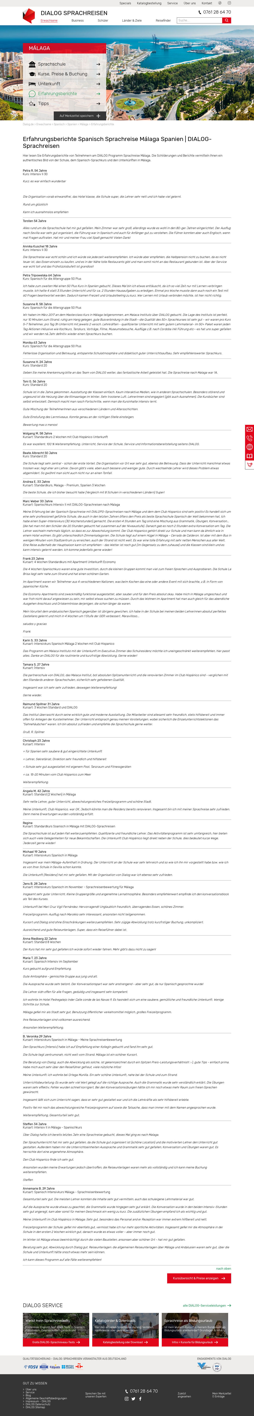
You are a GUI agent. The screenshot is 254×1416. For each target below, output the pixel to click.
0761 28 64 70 (217, 12)
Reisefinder (163, 20)
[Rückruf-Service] (249, 438)
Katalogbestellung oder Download (123, 1342)
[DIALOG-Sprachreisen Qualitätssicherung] (53, 1370)
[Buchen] (249, 464)
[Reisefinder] (249, 447)
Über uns (190, 3)
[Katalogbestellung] (249, 456)
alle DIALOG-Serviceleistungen (204, 1305)
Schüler (103, 20)
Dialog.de (28, 124)
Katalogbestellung (149, 3)
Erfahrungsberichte (102, 124)
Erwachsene (49, 20)
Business (78, 20)
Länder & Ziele (132, 20)
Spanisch (59, 124)
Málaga (39, 48)
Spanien (72, 124)
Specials (125, 3)
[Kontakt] (249, 429)
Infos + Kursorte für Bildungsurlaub (192, 1342)
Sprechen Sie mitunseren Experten (95, 1395)
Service (172, 3)
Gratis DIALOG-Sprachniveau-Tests (53, 1342)
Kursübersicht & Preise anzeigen (195, 1278)
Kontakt (207, 3)
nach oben (223, 1268)
